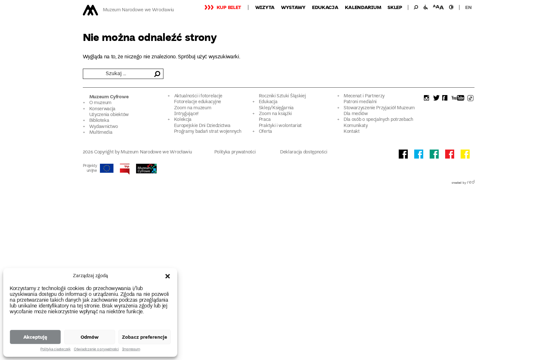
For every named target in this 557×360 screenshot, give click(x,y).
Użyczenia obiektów (109, 115)
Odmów (90, 336)
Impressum (131, 349)
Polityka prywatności (235, 152)
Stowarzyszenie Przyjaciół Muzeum (379, 108)
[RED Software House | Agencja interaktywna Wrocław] (470, 183)
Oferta (265, 132)
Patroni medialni (360, 102)
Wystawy (293, 7)
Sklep (394, 7)
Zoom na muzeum (192, 108)
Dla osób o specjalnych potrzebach (378, 120)
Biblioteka (99, 121)
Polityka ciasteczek (55, 349)
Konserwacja (102, 109)
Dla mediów (356, 114)
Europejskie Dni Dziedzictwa (202, 126)
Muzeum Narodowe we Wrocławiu (138, 10)
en (468, 7)
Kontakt (352, 132)
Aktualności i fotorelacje (198, 96)
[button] (167, 276)
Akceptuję (35, 336)
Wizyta (265, 7)
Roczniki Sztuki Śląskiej (282, 96)
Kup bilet (229, 7)
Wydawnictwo (103, 127)
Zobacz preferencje (144, 336)
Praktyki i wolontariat (280, 126)
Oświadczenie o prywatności (96, 349)
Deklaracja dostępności (303, 152)
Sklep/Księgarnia (276, 108)
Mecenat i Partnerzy (364, 96)
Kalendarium (363, 7)
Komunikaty (356, 126)
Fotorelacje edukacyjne (197, 102)
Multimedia (100, 133)
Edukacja (325, 7)
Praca (264, 120)
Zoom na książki (275, 114)
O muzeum (100, 103)
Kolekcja (183, 120)
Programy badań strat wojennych (207, 132)
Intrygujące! (186, 114)
